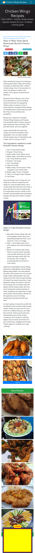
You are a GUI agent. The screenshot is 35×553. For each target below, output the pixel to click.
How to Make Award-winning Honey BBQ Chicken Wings (17, 345)
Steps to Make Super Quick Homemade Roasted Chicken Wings (16, 37)
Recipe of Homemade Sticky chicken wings (15, 404)
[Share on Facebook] (10, 53)
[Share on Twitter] (5, 53)
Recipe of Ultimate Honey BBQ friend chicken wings (15, 519)
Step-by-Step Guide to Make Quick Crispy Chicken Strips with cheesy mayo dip (17, 450)
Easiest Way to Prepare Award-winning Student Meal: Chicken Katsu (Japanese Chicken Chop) (17, 496)
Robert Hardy (9, 49)
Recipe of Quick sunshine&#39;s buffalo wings (17, 473)
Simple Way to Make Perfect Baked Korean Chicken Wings (17, 370)
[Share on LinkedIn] (15, 53)
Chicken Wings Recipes (16, 2)
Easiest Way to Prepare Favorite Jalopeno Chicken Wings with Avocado (17, 427)
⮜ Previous (17, 357)
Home (4, 36)
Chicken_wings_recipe (13, 36)
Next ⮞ (17, 382)
